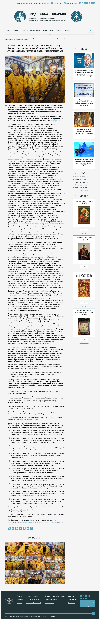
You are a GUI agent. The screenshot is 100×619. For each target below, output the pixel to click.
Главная (19, 596)
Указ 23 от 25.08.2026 (81, 177)
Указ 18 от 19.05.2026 (81, 188)
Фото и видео (49, 603)
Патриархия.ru (55, 121)
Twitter (45, 522)
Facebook (39, 522)
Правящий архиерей (33, 603)
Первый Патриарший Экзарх (54, 596)
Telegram (32, 520)
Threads (51, 522)
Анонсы (71, 596)
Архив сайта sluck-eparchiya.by (87, 605)
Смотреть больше (84, 190)
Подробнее (84, 230)
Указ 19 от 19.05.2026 (81, 185)
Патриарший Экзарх (33, 599)
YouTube (10, 524)
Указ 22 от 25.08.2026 (81, 179)
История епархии (32, 596)
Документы (72, 599)
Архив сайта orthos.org (87, 602)
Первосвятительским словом (29, 419)
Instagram (25, 522)
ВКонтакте (32, 522)
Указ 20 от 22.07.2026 (81, 182)
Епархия (20, 599)
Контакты (71, 603)
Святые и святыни (51, 599)
